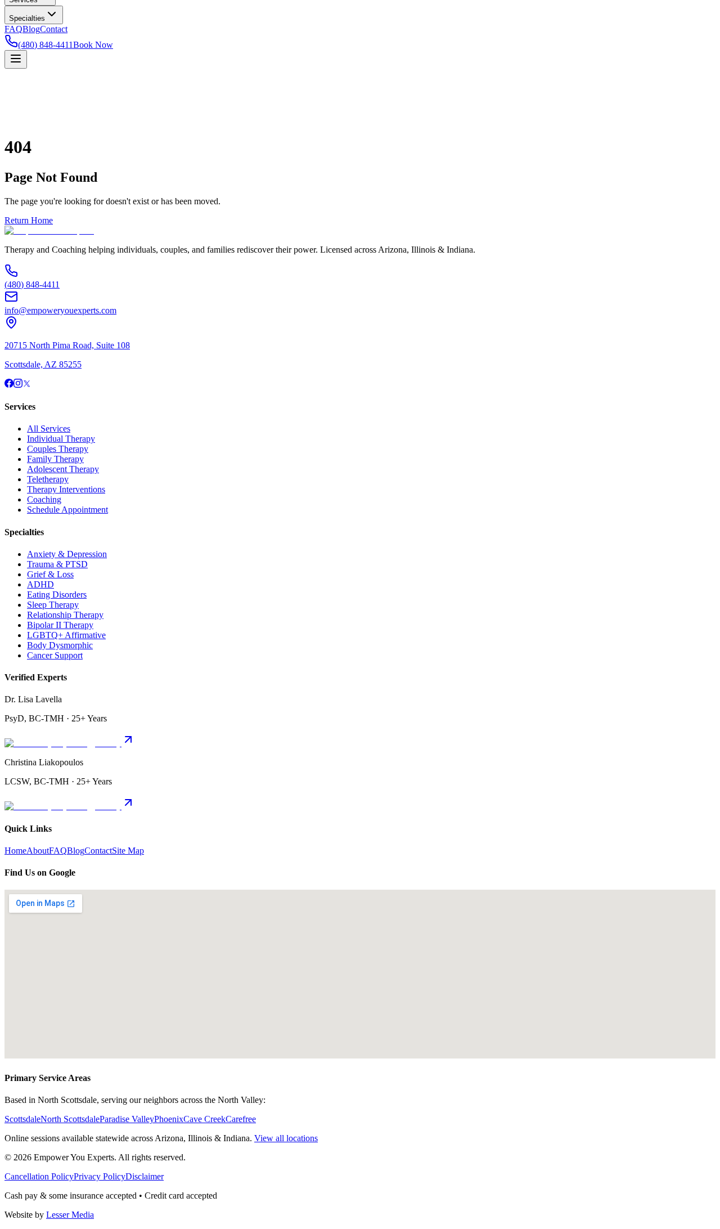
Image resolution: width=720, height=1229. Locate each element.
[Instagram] (18, 384)
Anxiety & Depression (67, 554)
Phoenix (168, 1119)
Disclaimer (144, 1176)
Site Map (128, 850)
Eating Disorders (57, 594)
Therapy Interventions (66, 489)
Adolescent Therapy (63, 469)
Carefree (241, 1119)
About (37, 850)
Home (15, 850)
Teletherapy (48, 479)
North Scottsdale (70, 1119)
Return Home (28, 220)
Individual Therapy (61, 438)
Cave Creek (204, 1119)
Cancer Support (55, 655)
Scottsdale (22, 1119)
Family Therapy (55, 459)
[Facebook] (9, 384)
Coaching (44, 499)
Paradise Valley (127, 1119)
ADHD (40, 584)
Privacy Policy (99, 1176)
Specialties (27, 18)
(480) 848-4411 (45, 45)
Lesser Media (70, 1214)
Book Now (93, 45)
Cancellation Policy (39, 1176)
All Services (48, 428)
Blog (31, 29)
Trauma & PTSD (57, 564)
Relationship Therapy (65, 615)
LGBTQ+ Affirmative (66, 635)
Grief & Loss (50, 574)
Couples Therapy (57, 449)
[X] (26, 384)
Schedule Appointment (67, 509)
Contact (54, 29)
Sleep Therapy (53, 604)
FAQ (13, 29)
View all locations (286, 1138)
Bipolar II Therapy (60, 625)
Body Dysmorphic (60, 645)
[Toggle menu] (15, 59)
